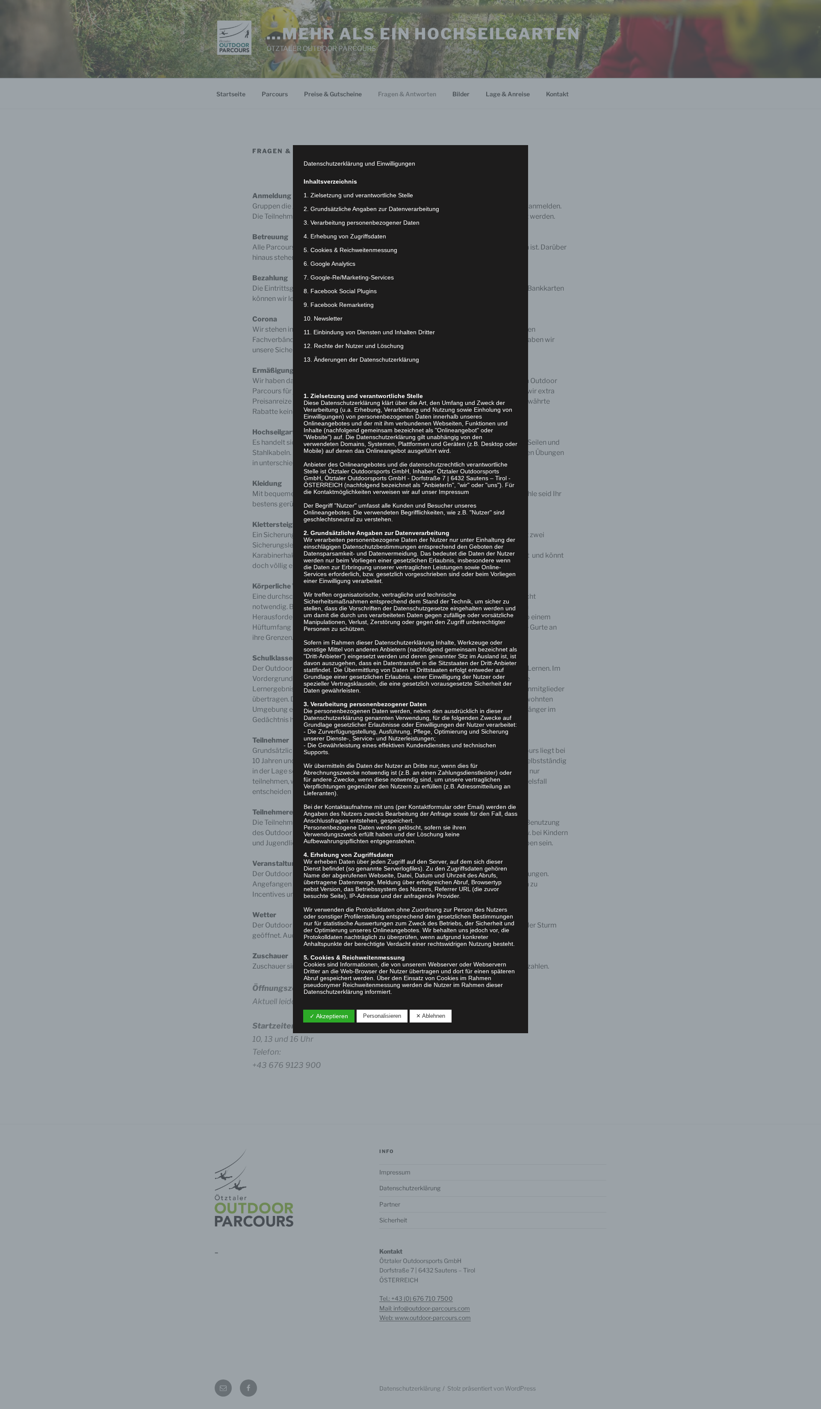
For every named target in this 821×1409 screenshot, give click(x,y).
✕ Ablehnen (430, 1016)
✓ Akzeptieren (329, 1016)
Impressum (454, 491)
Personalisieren (382, 1016)
